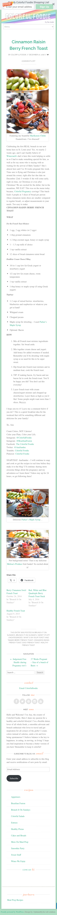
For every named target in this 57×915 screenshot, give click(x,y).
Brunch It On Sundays (20, 809)
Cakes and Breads (18, 835)
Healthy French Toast (16, 610)
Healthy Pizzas (17, 829)
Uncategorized (15, 638)
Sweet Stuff (44, 635)
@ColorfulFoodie (24, 437)
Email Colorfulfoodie (28, 688)
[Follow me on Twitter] (22, 701)
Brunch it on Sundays (26, 635)
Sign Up (44, 6)
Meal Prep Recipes (15, 899)
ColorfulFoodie (18, 55)
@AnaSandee (20, 447)
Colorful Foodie (22, 450)
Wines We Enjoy (18, 861)
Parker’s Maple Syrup (31, 519)
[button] (28, 5)
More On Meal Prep (19, 841)
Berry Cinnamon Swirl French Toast (16, 592)
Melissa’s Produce (14, 563)
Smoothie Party (17, 848)
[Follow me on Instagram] (34, 701)
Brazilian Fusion (18, 803)
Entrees (14, 822)
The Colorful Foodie (25, 444)
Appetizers (15, 796)
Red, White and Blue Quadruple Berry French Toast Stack (38, 593)
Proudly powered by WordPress (12, 912)
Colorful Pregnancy (23, 191)
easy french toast (31, 643)
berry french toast (24, 640)
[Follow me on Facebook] (16, 701)
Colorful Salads (17, 816)
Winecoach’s (12, 156)
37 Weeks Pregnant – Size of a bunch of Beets (39, 662)
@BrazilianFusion (24, 440)
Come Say (28, 870)
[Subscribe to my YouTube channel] (40, 701)
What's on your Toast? (34, 638)
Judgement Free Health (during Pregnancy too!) (18, 662)
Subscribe (14, 778)
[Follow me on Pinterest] (28, 701)
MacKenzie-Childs (38, 135)
